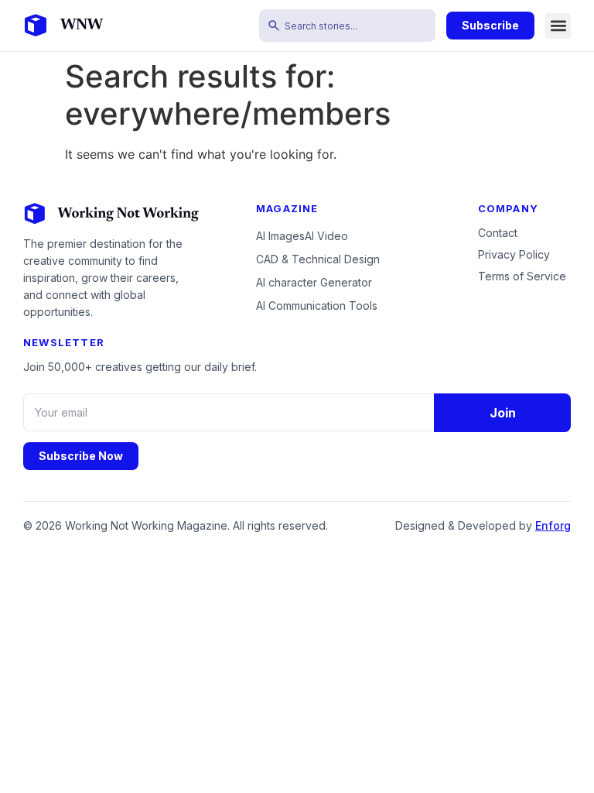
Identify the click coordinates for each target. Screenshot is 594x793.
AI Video (326, 235)
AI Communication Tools (316, 305)
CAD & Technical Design (318, 259)
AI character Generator (314, 282)
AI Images (280, 235)
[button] (558, 26)
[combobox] (347, 25)
